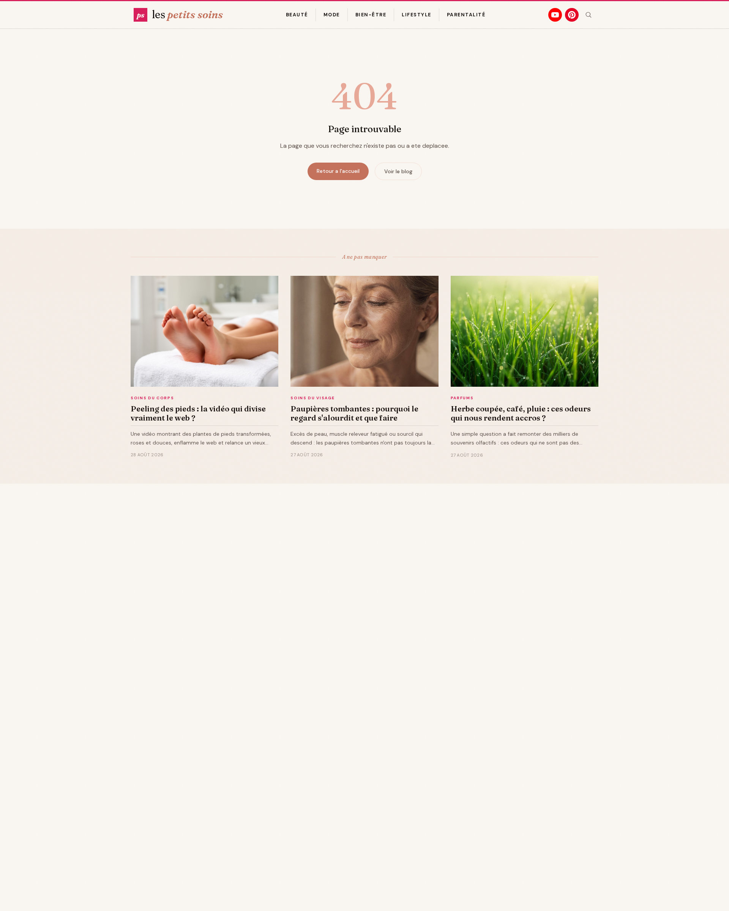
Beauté (297, 15)
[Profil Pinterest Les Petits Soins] (572, 15)
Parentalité (466, 15)
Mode (331, 15)
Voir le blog (398, 171)
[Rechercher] (588, 15)
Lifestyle (416, 15)
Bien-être (370, 15)
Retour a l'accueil (338, 171)
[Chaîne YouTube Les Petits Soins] (555, 15)
